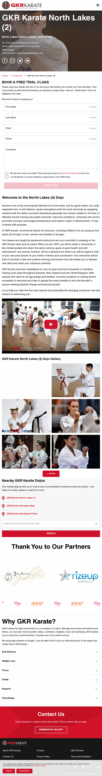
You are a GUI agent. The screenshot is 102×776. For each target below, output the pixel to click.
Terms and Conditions (81, 757)
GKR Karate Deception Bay (21, 506)
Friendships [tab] (8, 698)
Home (5, 76)
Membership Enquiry (51, 730)
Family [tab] (5, 680)
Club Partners (77, 751)
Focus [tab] (5, 671)
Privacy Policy (43, 757)
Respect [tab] (6, 689)
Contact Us (8, 757)
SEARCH (51, 534)
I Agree (9, 771)
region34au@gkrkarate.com (30, 53)
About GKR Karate (12, 751)
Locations (17, 76)
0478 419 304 (8, 53)
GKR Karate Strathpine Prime (22, 514)
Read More (24, 771)
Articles (40, 751)
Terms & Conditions (69, 173)
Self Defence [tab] (9, 652)
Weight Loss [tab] (8, 661)
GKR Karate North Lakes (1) (21, 498)
